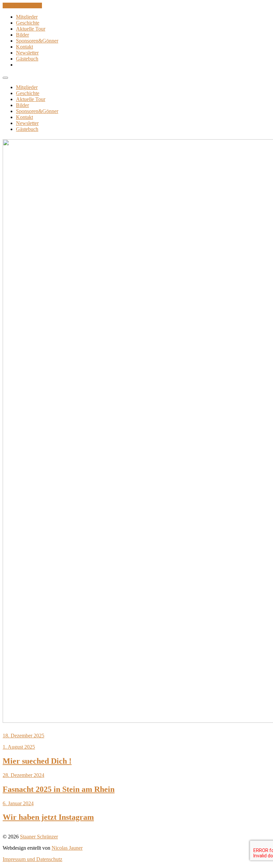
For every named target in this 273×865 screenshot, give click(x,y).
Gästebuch (27, 58)
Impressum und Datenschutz (32, 859)
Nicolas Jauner (67, 848)
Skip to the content (22, 5)
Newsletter (27, 52)
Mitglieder (27, 17)
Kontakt (24, 47)
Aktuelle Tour (30, 29)
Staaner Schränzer (39, 836)
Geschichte (27, 23)
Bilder (22, 35)
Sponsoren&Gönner (37, 41)
